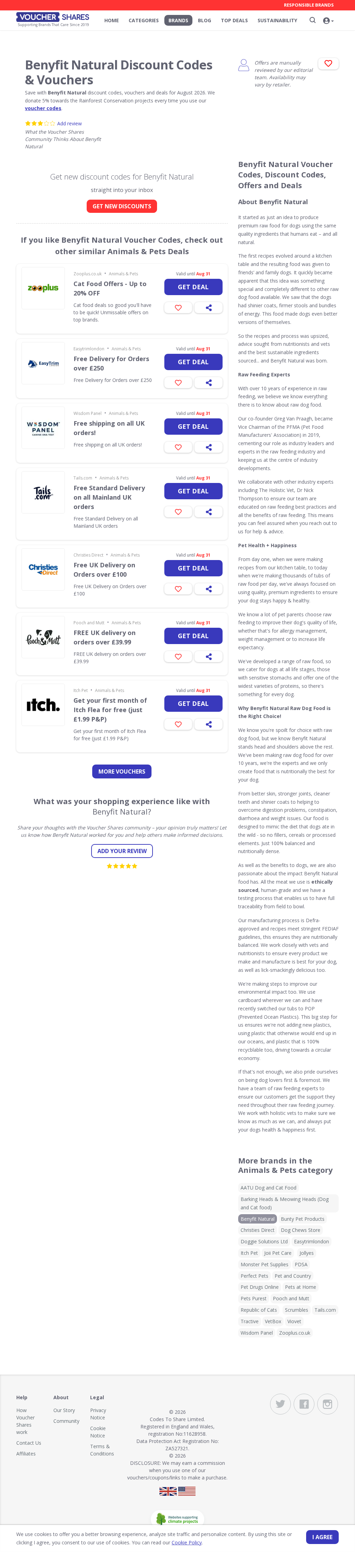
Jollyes (307, 1253)
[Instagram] (327, 1404)
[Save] (178, 307)
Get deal (193, 287)
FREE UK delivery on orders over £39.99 (104, 637)
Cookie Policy (187, 1542)
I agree (322, 1537)
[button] (328, 21)
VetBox (273, 1321)
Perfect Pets (254, 1276)
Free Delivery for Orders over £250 (111, 363)
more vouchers (121, 771)
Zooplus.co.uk (87, 274)
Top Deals (234, 20)
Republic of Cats (259, 1310)
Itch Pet (80, 690)
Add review (69, 123)
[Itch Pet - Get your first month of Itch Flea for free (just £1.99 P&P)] (43, 705)
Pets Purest (254, 1298)
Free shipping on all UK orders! (109, 428)
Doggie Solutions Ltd (264, 1241)
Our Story (64, 1410)
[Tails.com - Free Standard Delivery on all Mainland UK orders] (43, 492)
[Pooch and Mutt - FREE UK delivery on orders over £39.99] (43, 637)
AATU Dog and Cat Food (268, 1187)
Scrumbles (296, 1310)
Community (66, 1421)
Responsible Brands (309, 5)
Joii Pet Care (278, 1253)
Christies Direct (88, 555)
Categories (144, 20)
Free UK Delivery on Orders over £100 (104, 569)
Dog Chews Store (300, 1230)
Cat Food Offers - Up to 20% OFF (110, 288)
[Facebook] (304, 1404)
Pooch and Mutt (88, 623)
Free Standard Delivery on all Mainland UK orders (109, 497)
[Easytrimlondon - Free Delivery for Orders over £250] (43, 363)
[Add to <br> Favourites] (328, 63)
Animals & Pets (123, 274)
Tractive (250, 1321)
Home (111, 20)
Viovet (294, 1321)
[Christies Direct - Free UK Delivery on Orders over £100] (43, 569)
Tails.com (82, 478)
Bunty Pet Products (302, 1219)
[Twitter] (280, 1404)
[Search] (312, 20)
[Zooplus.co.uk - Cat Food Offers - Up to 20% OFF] (43, 288)
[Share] (208, 307)
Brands (178, 20)
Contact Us (28, 1443)
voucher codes (43, 108)
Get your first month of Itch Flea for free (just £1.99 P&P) (110, 709)
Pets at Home (300, 1287)
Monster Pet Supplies (264, 1264)
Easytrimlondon (88, 349)
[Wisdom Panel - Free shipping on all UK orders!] (43, 428)
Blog (204, 20)
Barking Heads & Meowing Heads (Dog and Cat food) (285, 1203)
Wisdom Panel (87, 413)
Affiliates (26, 1453)
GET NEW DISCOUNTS (122, 206)
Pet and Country (293, 1276)
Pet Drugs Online (260, 1287)
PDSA (301, 1264)
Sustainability (277, 20)
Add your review (122, 851)
